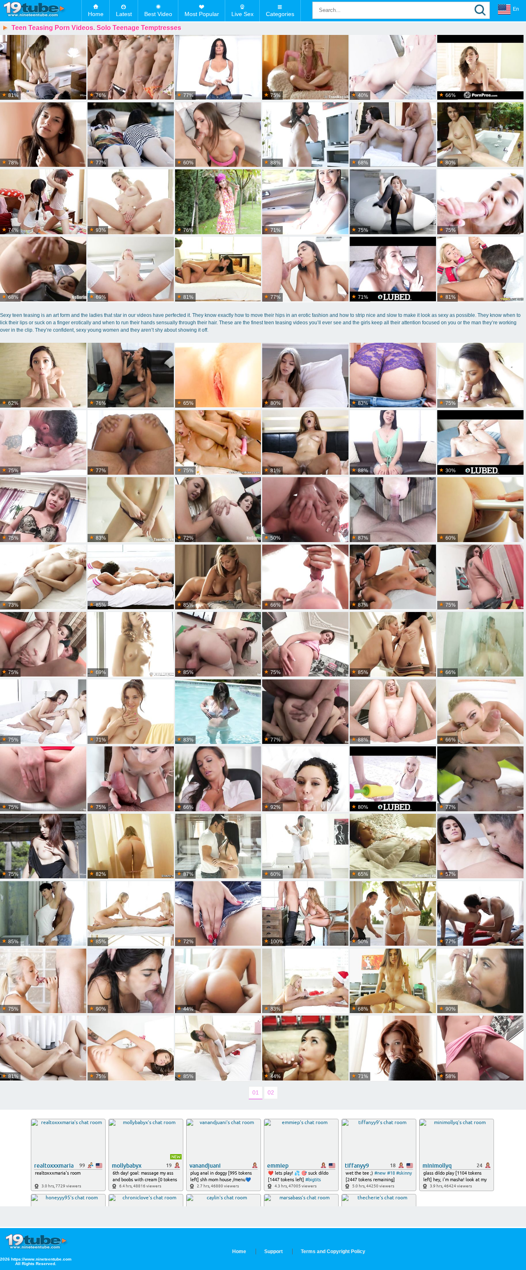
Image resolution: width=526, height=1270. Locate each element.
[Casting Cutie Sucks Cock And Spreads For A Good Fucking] (131, 779)
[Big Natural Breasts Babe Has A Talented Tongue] (43, 914)
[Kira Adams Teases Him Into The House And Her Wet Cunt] (218, 846)
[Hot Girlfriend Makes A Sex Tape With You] (480, 375)
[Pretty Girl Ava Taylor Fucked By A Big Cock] (393, 981)
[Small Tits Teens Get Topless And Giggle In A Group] (131, 67)
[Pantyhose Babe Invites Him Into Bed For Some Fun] (305, 375)
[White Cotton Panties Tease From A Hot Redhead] (393, 1048)
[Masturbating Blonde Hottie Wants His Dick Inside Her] (218, 375)
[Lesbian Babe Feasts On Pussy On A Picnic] (480, 779)
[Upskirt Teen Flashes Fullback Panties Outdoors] (218, 202)
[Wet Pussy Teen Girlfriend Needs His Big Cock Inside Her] (131, 577)
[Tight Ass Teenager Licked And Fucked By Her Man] (305, 135)
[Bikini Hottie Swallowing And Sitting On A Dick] (393, 269)
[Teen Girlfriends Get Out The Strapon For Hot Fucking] (218, 443)
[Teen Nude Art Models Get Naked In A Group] (131, 135)
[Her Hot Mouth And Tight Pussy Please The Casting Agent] (131, 443)
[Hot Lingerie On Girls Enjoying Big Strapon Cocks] (43, 269)
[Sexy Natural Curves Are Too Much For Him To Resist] (218, 981)
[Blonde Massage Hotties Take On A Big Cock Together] (131, 914)
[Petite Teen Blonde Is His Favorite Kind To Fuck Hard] (305, 577)
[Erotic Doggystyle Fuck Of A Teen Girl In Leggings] (480, 914)
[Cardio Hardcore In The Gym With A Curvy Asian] (305, 1048)
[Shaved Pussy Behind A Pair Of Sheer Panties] (43, 135)
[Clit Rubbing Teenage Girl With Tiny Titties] (131, 644)
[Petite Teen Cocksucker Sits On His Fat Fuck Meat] (43, 67)
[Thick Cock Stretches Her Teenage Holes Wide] (43, 375)
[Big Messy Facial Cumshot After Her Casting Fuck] (393, 577)
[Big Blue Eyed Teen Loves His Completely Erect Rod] (393, 375)
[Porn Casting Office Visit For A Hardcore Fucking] (218, 67)
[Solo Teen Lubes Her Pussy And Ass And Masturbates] (305, 67)
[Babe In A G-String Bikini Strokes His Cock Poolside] (218, 712)
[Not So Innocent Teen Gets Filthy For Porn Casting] (393, 443)
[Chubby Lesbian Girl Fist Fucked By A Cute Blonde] (218, 510)
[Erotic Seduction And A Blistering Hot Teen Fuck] (393, 135)
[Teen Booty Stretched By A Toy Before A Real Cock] (218, 135)
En (516, 9)
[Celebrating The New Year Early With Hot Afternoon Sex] (131, 1048)
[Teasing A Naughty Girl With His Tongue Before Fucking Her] (305, 846)
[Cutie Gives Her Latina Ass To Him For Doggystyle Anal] (305, 779)
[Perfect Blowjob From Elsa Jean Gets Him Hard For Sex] (131, 269)
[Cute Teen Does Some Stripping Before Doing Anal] (43, 510)
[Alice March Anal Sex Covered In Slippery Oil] (480, 443)
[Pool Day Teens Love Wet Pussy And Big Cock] (393, 779)
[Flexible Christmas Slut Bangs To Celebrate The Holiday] (218, 1048)
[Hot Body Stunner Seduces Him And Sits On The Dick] (480, 67)
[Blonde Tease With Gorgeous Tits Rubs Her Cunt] (131, 510)
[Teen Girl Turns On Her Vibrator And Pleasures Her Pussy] (393, 846)
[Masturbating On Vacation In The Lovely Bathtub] (480, 135)
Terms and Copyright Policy (333, 1251)
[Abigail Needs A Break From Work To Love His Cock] (218, 779)
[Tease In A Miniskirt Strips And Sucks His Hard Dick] (480, 981)
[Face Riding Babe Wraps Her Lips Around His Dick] (218, 577)
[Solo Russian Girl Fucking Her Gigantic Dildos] (43, 779)
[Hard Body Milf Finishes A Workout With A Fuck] (131, 202)
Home (96, 14)
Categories (280, 14)
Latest (124, 14)
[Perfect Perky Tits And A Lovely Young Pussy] (131, 712)
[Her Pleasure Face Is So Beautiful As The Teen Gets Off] (43, 577)
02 (271, 1092)
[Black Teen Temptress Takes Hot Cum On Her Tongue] (305, 443)
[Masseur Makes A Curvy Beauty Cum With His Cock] (393, 914)
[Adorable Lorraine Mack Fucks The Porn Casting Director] (393, 510)
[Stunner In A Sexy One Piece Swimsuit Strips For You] (43, 846)
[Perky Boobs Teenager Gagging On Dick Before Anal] (218, 644)
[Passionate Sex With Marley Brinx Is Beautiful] (43, 443)
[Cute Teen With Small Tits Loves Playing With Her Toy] (218, 914)
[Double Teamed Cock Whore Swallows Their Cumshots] (305, 712)
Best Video (158, 14)
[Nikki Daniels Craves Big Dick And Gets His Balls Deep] (218, 269)
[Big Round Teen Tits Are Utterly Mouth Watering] (393, 202)
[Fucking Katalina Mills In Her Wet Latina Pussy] (305, 269)
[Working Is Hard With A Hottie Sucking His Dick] (480, 846)
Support (273, 1251)
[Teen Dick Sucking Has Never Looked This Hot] (393, 712)
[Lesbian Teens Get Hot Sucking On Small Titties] (43, 202)
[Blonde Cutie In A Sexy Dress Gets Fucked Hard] (305, 510)
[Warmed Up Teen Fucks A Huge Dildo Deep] (480, 577)
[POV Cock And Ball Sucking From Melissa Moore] (305, 202)
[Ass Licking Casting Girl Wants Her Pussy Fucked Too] (131, 375)
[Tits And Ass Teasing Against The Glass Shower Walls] (480, 644)
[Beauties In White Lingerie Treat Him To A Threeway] (43, 712)
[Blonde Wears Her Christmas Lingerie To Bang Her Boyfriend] (305, 981)
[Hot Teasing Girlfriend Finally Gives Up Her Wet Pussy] (480, 712)
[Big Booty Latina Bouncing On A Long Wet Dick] (480, 269)
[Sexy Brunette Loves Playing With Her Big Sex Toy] (480, 1048)
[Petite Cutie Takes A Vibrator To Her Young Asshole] (43, 1048)
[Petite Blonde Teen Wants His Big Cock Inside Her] (43, 981)
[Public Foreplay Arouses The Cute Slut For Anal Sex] (43, 644)
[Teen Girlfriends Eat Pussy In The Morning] (393, 644)
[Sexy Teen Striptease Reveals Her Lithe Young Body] (131, 846)
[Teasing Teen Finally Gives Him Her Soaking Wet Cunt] (480, 510)
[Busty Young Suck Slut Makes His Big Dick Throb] (480, 202)
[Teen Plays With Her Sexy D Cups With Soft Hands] (305, 644)
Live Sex (242, 14)
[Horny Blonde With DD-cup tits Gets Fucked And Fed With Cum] (305, 914)
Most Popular (202, 14)
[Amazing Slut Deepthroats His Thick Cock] (131, 981)
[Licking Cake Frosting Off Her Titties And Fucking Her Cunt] (393, 67)
